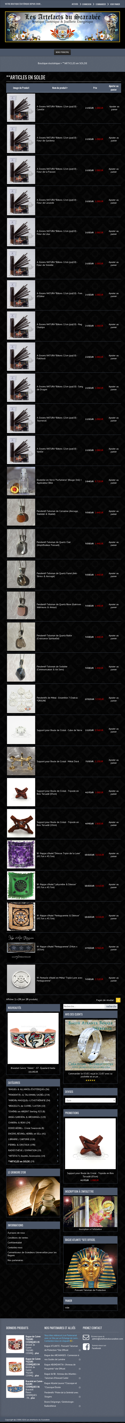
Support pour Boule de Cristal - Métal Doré (58, 761)
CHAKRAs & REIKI (19, 1122)
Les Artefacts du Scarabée (38, 1419)
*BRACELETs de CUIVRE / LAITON (26, 1105)
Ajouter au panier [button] (114, 108)
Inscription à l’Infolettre (90, 1229)
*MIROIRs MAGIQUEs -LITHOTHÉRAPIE (29, 1100)
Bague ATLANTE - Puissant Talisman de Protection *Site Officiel (61, 1348)
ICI (70, 1341)
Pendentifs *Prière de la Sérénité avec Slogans (61, 1394)
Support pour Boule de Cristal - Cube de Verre (59, 730)
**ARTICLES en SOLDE (74, 63)
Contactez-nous (15, 1247)
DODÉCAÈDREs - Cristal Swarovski (26, 1128)
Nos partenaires (15, 1260)
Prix (95, 87)
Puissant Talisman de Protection (90, 1290)
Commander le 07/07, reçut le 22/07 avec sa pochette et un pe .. (90, 1075)
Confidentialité (15, 1242)
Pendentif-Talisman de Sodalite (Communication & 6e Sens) (52, 668)
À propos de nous (16, 1232)
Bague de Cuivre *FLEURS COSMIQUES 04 (33, 1362)
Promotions (72, 1113)
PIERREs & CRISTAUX (21, 1144)
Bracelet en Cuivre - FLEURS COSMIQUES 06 (34, 1384)
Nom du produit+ (60, 87)
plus (37, 1353)
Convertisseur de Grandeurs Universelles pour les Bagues (32, 1254)
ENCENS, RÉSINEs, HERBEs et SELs (27, 1133)
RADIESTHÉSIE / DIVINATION (24, 1150)
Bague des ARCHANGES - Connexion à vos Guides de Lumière (61, 1357)
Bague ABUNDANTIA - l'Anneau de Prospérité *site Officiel (60, 1366)
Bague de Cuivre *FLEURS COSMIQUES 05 (33, 1339)
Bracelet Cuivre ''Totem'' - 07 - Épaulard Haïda (33, 1068)
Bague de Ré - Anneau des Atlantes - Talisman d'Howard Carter (60, 1376)
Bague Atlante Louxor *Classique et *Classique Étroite (60, 1385)
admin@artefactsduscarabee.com (107, 1338)
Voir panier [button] (115, 4)
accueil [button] (75, 4)
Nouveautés (14, 1008)
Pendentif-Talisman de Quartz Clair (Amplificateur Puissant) (54, 544)
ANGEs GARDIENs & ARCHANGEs (27, 1117)
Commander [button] (101, 4)
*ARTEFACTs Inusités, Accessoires (26, 1155)
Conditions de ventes (18, 1237)
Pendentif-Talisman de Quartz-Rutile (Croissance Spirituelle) (54, 637)
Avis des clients (74, 1014)
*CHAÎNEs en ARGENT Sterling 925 (26, 1111)
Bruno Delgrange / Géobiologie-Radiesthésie (59, 1403)
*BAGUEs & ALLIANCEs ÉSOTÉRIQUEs (28, 1089)
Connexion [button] (86, 4)
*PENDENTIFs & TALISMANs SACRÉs (29, 1094)
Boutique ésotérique (49, 63)
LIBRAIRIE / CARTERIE (21, 1139)
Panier (68, 1301)
